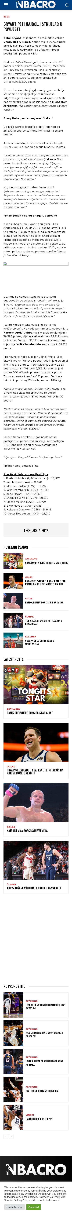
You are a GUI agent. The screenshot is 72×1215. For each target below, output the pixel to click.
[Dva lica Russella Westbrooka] (13, 1089)
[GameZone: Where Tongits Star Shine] (13, 561)
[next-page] (11, 1137)
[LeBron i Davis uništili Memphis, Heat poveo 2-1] (13, 1005)
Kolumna (30, 637)
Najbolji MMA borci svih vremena (44, 602)
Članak (29, 617)
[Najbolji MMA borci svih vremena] (13, 601)
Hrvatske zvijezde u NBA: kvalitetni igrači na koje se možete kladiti (45, 582)
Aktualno (31, 559)
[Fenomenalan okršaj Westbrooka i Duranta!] (13, 1033)
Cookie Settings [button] (14, 1207)
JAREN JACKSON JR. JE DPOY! (39, 1119)
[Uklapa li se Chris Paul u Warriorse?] (13, 640)
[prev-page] (5, 1137)
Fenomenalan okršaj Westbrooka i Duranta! (44, 1034)
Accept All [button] (33, 1207)
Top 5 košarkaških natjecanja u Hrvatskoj (43, 622)
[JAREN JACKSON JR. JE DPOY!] (13, 1117)
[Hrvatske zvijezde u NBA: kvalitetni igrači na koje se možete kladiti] (13, 581)
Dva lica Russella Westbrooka (42, 1091)
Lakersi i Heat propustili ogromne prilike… (44, 1062)
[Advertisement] (36, 938)
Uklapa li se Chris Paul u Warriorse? (39, 642)
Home (6, 16)
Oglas (29, 577)
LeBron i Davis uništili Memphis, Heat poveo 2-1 (46, 1006)
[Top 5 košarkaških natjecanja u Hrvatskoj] (13, 620)
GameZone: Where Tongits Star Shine (46, 562)
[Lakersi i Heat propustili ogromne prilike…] (13, 1061)
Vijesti (30, 1115)
